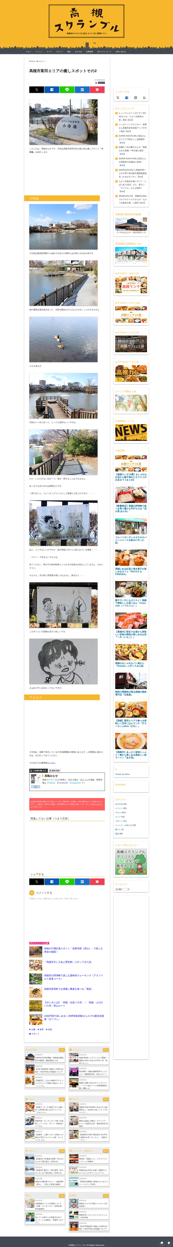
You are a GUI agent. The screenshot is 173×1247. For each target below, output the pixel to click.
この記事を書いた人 (39, 770)
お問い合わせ (120, 52)
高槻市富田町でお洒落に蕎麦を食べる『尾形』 (69, 989)
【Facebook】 (62, 783)
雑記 (69, 52)
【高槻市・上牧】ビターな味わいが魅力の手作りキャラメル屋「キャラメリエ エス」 (49, 1137)
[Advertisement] (67, 174)
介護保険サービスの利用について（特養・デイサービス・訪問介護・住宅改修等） (49, 1206)
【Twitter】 (51, 783)
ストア (49, 52)
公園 (32, 1029)
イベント (38, 52)
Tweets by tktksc (122, 774)
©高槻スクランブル (77, 1245)
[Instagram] (38, 787)
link (130, 120)
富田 (41, 1029)
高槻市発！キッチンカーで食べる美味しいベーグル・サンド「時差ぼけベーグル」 (49, 1123)
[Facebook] (35, 787)
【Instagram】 (75, 783)
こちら (52, 763)
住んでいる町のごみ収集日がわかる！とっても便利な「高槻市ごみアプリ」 (49, 1220)
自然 (49, 1029)
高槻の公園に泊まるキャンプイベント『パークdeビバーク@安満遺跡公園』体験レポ (93, 1085)
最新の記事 (55, 770)
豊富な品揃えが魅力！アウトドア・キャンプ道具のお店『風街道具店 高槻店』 (93, 1123)
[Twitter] (32, 787)
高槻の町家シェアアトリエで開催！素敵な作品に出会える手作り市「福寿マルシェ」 (93, 1060)
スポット (59, 52)
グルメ (28, 52)
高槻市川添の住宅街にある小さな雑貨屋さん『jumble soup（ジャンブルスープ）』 (93, 1110)
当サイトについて (104, 52)
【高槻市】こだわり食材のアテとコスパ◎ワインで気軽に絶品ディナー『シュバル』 (49, 1083)
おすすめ (78, 52)
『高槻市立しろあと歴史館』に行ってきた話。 (69, 962)
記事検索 (89, 52)
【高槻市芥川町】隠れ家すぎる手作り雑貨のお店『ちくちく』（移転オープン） (93, 1137)
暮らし (118, 829)
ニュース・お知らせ (123, 825)
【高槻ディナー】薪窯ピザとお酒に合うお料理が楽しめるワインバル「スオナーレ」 (49, 1110)
